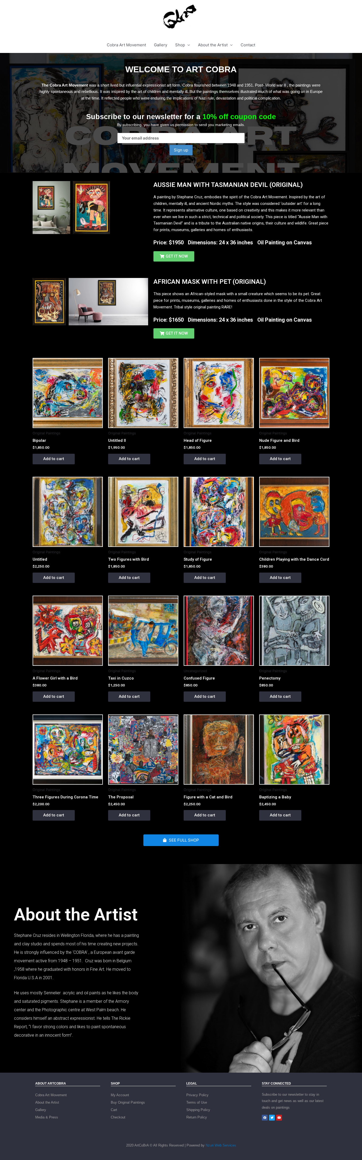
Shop (180, 44)
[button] (173, 256)
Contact (248, 44)
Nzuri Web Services (221, 1145)
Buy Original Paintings (128, 1102)
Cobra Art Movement (126, 44)
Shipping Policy (198, 1110)
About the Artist (213, 44)
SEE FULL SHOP (183, 840)
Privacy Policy (197, 1095)
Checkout (118, 1117)
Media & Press (46, 1117)
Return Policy (196, 1117)
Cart (114, 1110)
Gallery (160, 44)
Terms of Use (196, 1102)
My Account (120, 1095)
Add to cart (53, 458)
